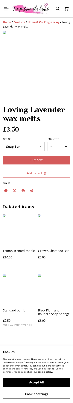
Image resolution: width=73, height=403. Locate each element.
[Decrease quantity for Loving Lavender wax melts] (51, 146)
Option (7, 139)
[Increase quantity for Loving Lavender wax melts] (66, 146)
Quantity (53, 139)
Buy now (36, 160)
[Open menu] (6, 9)
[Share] (31, 190)
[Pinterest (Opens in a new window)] (23, 190)
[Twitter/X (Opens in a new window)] (14, 190)
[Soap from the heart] (30, 9)
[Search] (57, 9)
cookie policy (45, 371)
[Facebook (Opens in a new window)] (6, 190)
